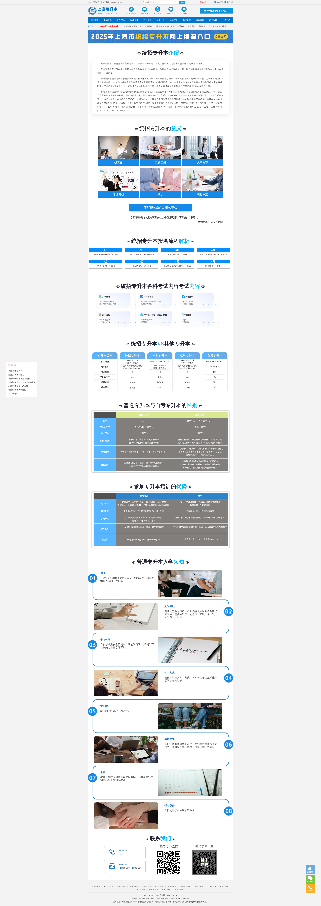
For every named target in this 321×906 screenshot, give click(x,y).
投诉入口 (125, 868)
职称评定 (195, 174)
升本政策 (108, 20)
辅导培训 (174, 20)
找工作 (111, 142)
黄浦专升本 (96, 886)
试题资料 (200, 20)
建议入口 (137, 868)
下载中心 (226, 20)
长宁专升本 (121, 886)
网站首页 (95, 20)
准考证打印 (159, 26)
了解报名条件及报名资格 (160, 207)
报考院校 (134, 20)
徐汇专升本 (108, 886)
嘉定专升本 (224, 886)
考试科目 (181, 26)
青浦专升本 (166, 889)
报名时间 (137, 26)
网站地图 (230, 2)
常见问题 (213, 20)
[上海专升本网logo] (103, 10)
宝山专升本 (211, 886)
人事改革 (195, 142)
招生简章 (121, 20)
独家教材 (187, 20)
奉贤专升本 (179, 889)
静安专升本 (134, 886)
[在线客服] (310, 869)
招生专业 (147, 20)
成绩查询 (201, 26)
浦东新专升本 (185, 886)
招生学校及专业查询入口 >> (216, 11)
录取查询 (212, 26)
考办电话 (222, 26)
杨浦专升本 (172, 886)
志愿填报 (191, 26)
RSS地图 (220, 2)
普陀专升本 (146, 886)
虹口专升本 (159, 886)
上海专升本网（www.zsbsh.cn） (166, 895)
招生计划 (160, 20)
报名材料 (148, 26)
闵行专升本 (199, 886)
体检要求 (170, 26)
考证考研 (111, 174)
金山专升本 (141, 889)
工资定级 (153, 142)
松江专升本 (153, 889)
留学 (153, 174)
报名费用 (127, 26)
